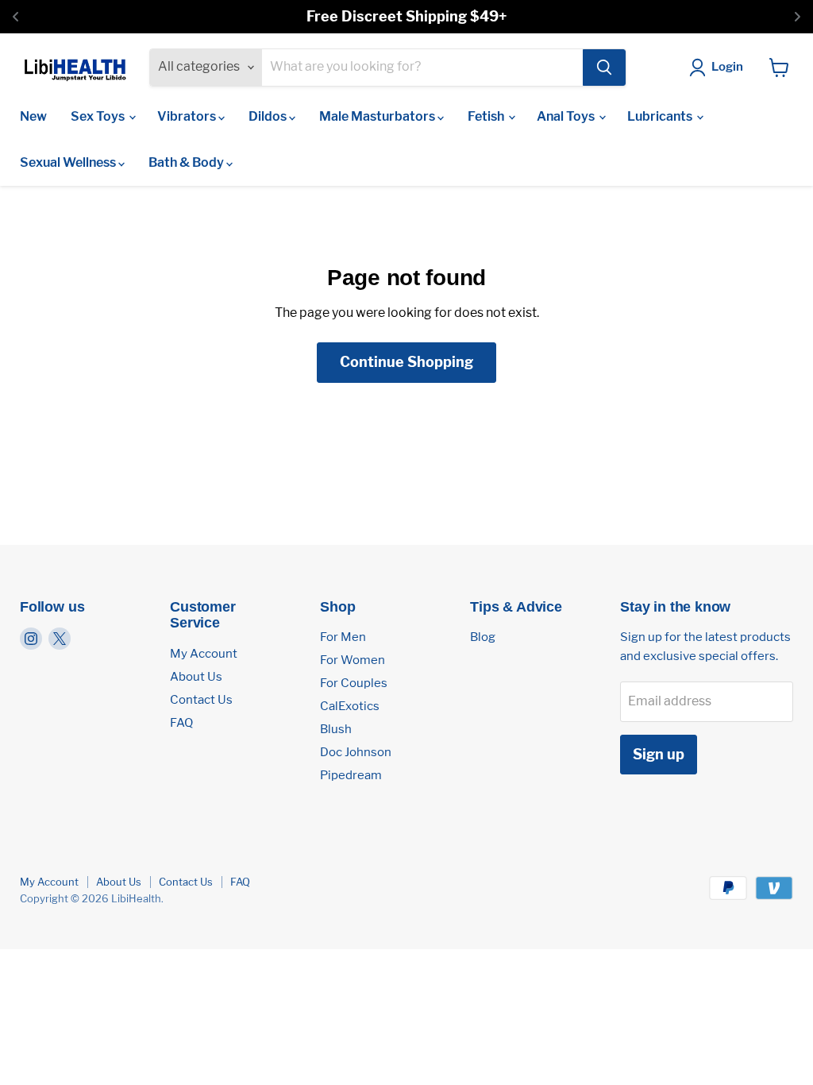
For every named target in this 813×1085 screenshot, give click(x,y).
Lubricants (661, 116)
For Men (343, 637)
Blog (482, 637)
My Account (203, 654)
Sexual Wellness (69, 162)
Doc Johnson (355, 752)
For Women (352, 660)
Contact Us (201, 700)
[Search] (604, 67)
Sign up (658, 754)
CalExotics (350, 706)
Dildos (269, 116)
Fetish (487, 116)
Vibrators (187, 116)
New (33, 116)
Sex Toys (99, 116)
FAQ (181, 723)
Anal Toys (567, 116)
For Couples (353, 683)
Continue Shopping (406, 361)
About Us (196, 677)
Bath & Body (187, 162)
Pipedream (351, 775)
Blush (336, 729)
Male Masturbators (378, 116)
